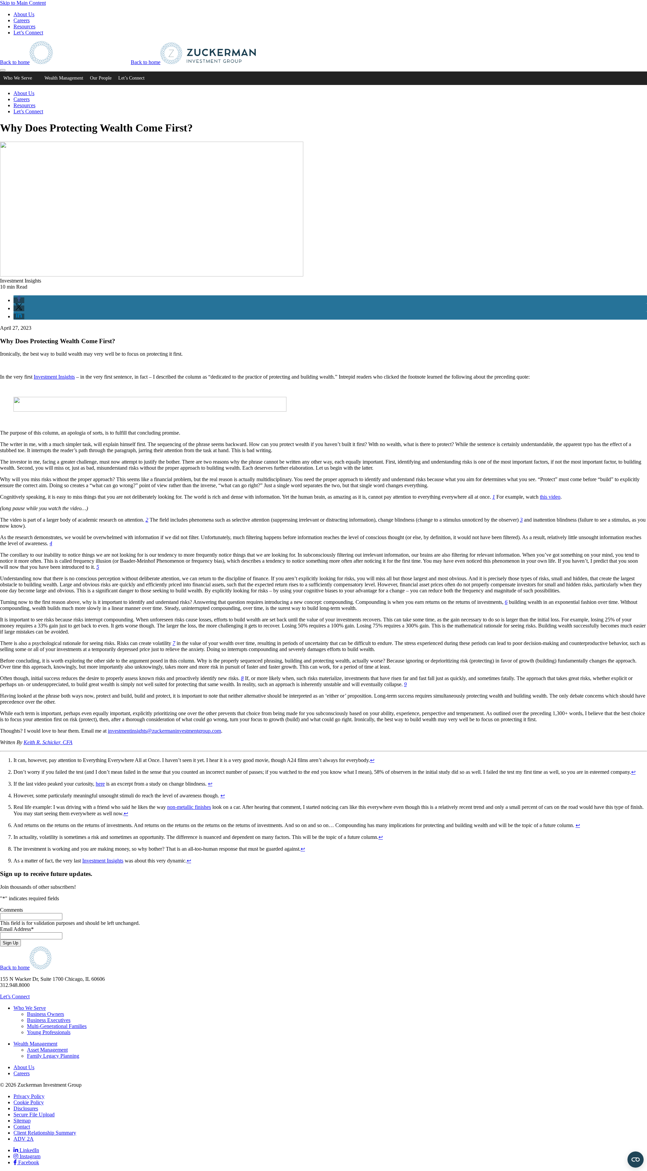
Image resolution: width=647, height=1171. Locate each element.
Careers (21, 20)
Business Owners (45, 1014)
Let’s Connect (28, 32)
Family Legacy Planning (53, 1056)
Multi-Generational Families (57, 1026)
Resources (24, 26)
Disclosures (25, 1108)
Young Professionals (48, 1032)
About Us (23, 14)
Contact (21, 1127)
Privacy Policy (28, 1096)
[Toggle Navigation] (2, 70)
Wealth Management (63, 78)
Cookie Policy (28, 1102)
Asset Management (47, 1050)
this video (550, 497)
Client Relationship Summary (44, 1133)
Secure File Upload (34, 1114)
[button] (18, 300)
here (100, 784)
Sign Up (10, 942)
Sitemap (22, 1120)
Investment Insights (54, 377)
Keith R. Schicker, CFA (48, 742)
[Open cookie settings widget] (635, 1159)
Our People (101, 78)
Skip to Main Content (23, 3)
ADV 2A (23, 1139)
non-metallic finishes (189, 807)
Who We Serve (17, 78)
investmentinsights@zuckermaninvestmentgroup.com (164, 731)
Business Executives (48, 1020)
